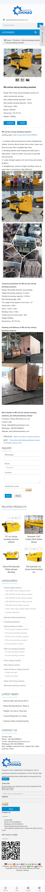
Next (38, 63)
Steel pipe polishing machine (15, 685)
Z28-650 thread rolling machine (17, 605)
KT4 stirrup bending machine (16, 633)
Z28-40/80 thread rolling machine (17, 591)
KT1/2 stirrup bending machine (17, 629)
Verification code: (12, 486)
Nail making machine (12, 665)
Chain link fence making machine (16, 669)
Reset (18, 496)
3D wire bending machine (14, 655)
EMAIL (22, 123)
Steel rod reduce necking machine (27, 437)
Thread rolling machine (12, 588)
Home (9, 40)
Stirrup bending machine (30, 40)
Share (5, 890)
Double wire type (11, 676)
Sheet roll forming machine (14, 681)
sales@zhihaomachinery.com (17, 20)
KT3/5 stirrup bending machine (17, 636)
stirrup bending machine (14, 43)
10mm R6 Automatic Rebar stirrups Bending (11, 569)
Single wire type (11, 672)
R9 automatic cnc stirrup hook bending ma (33, 569)
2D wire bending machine (14, 652)
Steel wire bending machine (14, 649)
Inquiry (28, 890)
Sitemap (26, 870)
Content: (8, 472)
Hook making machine (12, 660)
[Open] (42, 36)
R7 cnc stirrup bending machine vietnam (11, 539)
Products (16, 40)
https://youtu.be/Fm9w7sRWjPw (25, 135)
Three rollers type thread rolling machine (20, 609)
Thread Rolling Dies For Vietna (15, 716)
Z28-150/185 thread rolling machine (18, 594)
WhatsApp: (9, 455)
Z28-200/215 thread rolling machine (18, 598)
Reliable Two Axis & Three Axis (15, 711)
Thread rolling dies (12, 612)
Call (16, 890)
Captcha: (5, 796)
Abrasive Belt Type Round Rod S (15, 701)
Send (8, 496)
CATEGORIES (8, 32)
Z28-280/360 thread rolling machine (18, 601)
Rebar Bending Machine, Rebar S (16, 706)
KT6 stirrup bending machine (16, 640)
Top (39, 890)
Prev (7, 63)
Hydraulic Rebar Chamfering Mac (16, 721)
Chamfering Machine (12, 622)
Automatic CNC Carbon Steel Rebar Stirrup (33, 539)
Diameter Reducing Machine (15, 617)
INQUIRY (10, 123)
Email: (7, 464)
